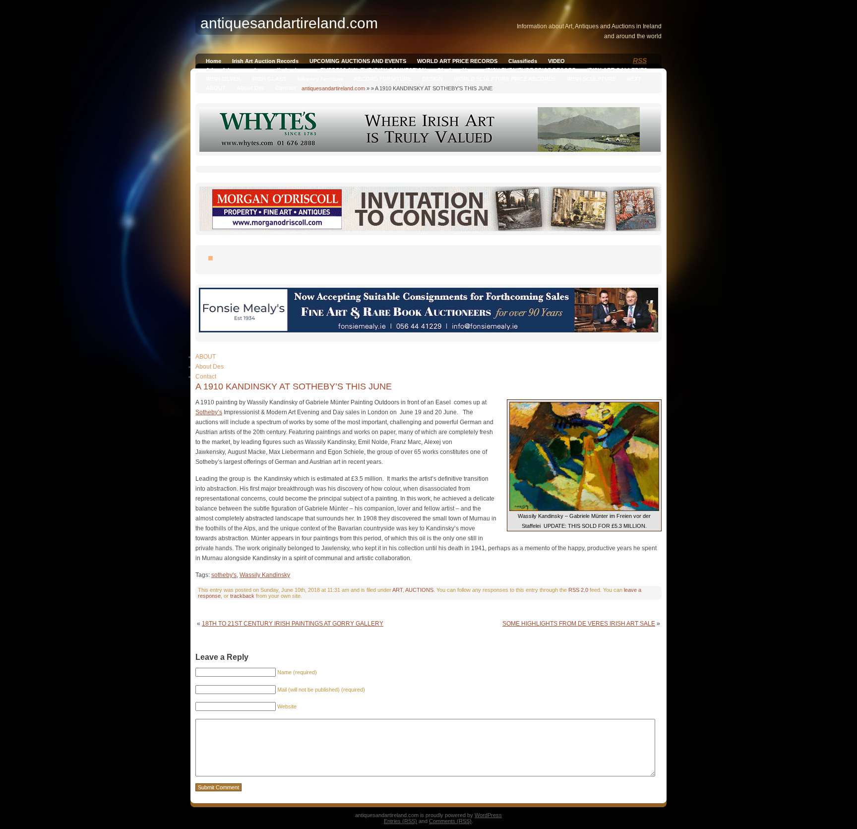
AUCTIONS (419, 590)
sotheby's (224, 575)
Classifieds (522, 61)
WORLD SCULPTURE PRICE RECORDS (505, 79)
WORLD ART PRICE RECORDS (457, 61)
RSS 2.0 (578, 590)
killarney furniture (320, 79)
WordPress (488, 815)
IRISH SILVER (223, 79)
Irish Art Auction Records (265, 61)
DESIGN (432, 79)
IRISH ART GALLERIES (617, 70)
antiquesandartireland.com (333, 88)
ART (397, 590)
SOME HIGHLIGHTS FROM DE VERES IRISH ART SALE (578, 623)
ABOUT (216, 88)
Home (213, 61)
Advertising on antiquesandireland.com (257, 70)
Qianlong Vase (456, 70)
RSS (640, 60)
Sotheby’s (208, 412)
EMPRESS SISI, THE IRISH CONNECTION (373, 70)
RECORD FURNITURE (382, 79)
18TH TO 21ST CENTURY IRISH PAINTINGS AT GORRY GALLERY (292, 623)
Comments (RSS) (450, 821)
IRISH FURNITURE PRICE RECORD (531, 70)
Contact (285, 88)
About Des (250, 88)
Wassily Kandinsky (265, 575)
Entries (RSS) (400, 821)
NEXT (634, 79)
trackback (242, 596)
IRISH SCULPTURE (591, 79)
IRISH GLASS (268, 79)
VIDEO (556, 61)
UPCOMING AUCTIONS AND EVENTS (357, 61)
